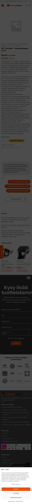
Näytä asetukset (16, 497)
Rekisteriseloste (19, 501)
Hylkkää (16, 493)
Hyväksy (16, 489)
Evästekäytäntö (11, 501)
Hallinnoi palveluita (15, 484)
